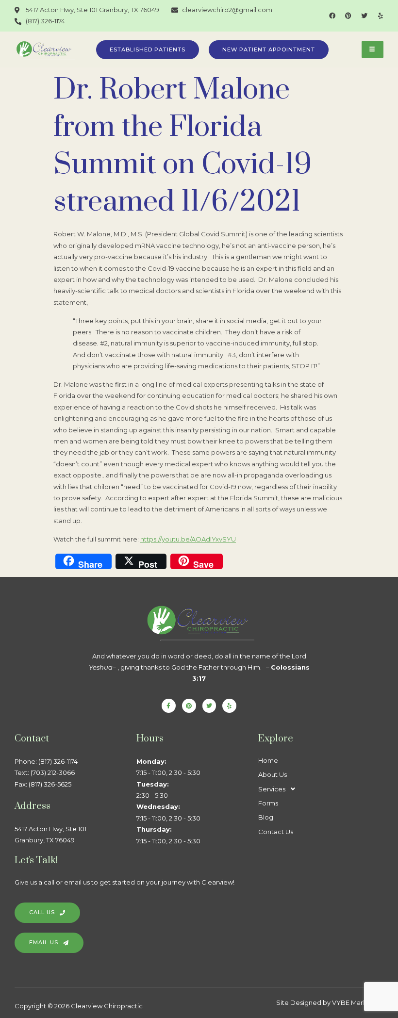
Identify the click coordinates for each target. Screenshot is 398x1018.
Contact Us (275, 832)
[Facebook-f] (169, 706)
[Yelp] (380, 16)
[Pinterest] (348, 16)
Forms (268, 803)
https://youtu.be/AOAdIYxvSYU (188, 539)
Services (271, 789)
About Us (272, 774)
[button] (319, 789)
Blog (265, 817)
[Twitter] (364, 16)
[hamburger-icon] (372, 50)
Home (268, 760)
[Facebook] (332, 16)
